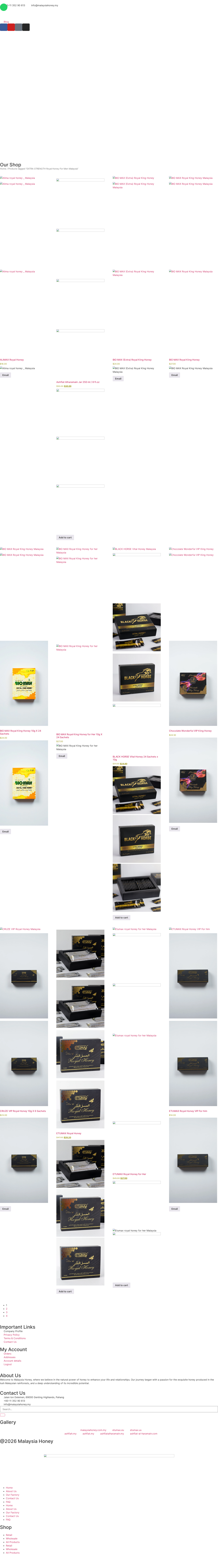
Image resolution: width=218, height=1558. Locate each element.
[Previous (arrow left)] (5, 779)
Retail (9, 1534)
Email (5, 375)
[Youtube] (11, 27)
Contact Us (12, 1498)
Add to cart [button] (65, 537)
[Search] (2, 1415)
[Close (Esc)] (214, 3)
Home (3, 168)
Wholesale (11, 1538)
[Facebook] (3, 27)
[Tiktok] (18, 27)
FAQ (8, 1501)
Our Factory (12, 1494)
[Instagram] (26, 27)
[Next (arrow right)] (213, 779)
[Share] (208, 3)
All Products (13, 1542)
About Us (11, 1491)
